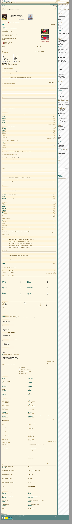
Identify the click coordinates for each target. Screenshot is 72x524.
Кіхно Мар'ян (29, 438)
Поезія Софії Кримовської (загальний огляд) (8, 482)
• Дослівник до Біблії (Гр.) (61, 176)
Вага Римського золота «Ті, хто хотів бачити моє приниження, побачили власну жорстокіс (19, 114)
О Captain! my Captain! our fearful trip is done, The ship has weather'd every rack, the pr (19, 263)
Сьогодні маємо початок (61, 73)
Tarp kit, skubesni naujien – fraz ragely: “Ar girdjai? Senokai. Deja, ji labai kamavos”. (18, 255)
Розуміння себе (15, 58)
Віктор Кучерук (60, 90)
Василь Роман (3, 181)
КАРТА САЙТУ (2, 515)
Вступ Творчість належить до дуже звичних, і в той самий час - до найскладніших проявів (19, 231)
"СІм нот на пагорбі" (31, 474)
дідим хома (3, 316)
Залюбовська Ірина (29, 282)
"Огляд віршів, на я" (4, 143)
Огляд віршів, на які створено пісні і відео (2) (8, 466)
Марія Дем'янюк (60, 46)
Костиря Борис (13, 354)
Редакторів (39, 306)
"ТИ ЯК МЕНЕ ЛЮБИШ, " (4, 213)
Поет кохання (30, 411)
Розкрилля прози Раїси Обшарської (7, 478)
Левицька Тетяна (30, 412)
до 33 (62, 9)
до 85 (65, 9)
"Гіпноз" (3, 207)
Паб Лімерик (59, 163)
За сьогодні (53, 361)
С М (31, 402)
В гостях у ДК (38, 47)
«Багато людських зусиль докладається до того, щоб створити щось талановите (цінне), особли (20, 245)
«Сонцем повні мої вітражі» (32, 486)
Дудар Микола (28, 281)
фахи (8, 339)
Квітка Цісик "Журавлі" (6, 43)
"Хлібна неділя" (3, 223)
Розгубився (59, 125)
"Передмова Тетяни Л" (4, 137)
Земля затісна (15, 59)
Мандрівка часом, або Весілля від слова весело (8, 470)
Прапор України (30, 377)
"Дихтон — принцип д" (4, 225)
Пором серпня (59, 142)
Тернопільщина (4, 311)
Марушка (29, 492)
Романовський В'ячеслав (30, 287)
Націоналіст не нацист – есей (32, 452)
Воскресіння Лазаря (5, 448)
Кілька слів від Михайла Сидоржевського (7, 474)
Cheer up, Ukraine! (4, 452)
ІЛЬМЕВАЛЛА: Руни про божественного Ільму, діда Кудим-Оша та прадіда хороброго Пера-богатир (20, 196)
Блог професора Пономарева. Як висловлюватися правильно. (9, 28)
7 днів (51, 273)
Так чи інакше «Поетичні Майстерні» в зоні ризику (35, 496)
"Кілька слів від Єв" (4, 131)
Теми (61, 4)
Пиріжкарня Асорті (4, 128)
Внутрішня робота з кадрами (6, 411)
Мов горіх (29, 482)
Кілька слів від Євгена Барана (6, 407)
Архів (28, 466)
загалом (55, 124)
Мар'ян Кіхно (32, 440)
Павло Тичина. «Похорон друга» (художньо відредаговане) (36, 500)
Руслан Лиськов (4, 208)
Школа (63, 4)
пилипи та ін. (4, 389)
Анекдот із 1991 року (5, 444)
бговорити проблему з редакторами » (50, 363)
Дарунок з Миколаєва (31, 456)
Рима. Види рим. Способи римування (6, 30)
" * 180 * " (3, 73)
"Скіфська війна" (4, 272)
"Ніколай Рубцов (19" (4, 159)
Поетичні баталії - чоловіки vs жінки (6, 32)
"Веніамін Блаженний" (4, 157)
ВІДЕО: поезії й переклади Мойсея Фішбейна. (7, 35)
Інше (3, 60)
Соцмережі (59, 39)
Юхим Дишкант (4, 194)
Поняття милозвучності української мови (7, 31)
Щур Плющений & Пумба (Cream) (62, 14)
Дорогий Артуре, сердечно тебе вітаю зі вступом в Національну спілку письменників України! (20, 227)
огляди (14, 5)
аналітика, (10, 5)
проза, (6, 5)
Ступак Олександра (4, 509)
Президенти (4, 58)
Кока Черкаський (60, 63)
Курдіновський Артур (30, 416)
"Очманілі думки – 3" (4, 211)
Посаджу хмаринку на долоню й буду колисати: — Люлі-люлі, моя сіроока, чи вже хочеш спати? (20, 77)
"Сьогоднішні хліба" (4, 221)
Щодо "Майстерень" (7, 515)
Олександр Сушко (4, 204)
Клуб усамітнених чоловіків (39, 48)
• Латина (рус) (59, 175)
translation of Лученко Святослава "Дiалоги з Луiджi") (15, 257)
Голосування (59, 4)
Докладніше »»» (4, 307)
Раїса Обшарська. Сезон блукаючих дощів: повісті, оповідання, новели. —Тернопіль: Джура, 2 (20, 151)
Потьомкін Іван (4, 294)
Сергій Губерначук (60, 30)
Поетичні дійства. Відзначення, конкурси (33, 504)
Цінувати (3, 508)
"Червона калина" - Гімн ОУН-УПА (8, 42)
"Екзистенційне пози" (4, 231)
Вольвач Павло (4, 293)
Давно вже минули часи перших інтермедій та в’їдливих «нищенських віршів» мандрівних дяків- (20, 243)
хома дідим (59, 132)
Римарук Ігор (28, 288)
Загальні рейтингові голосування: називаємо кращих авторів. (9, 38)
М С (2, 332)
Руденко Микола (29, 293)
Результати (8, 61)
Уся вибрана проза (54, 216)
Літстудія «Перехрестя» (31, 311)
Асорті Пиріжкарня (13, 332)
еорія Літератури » (53, 313)
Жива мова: (3, 39)
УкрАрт (67, 4)
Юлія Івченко (3, 212)
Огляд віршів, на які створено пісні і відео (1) (34, 470)
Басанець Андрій (4, 282)
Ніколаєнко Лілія (4, 281)
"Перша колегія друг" (4, 129)
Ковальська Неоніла (30, 378)
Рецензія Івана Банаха (5, 500)
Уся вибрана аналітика (53, 232)
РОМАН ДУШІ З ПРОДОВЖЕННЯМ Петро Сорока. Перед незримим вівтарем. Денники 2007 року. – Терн (21, 239)
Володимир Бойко (4, 210)
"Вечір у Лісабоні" (4, 209)
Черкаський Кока (30, 394)
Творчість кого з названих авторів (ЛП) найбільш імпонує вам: (9, 66)
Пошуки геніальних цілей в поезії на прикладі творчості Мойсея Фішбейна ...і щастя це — (19, 241)
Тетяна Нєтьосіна (60, 165)
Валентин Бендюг (4, 179)
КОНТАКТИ (25, 515)
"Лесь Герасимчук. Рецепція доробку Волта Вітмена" (25, 371)
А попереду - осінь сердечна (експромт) (62, 108)
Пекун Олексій (3, 269)
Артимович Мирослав (4, 287)
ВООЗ (3, 56)
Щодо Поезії (10, 515)
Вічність (68, 9)
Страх (59, 56)
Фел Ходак (59, 158)
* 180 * (59, 23)
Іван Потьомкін (60, 115)
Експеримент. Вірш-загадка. (6, 504)
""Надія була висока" (4, 86)
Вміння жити (15, 57)
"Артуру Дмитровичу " (4, 227)
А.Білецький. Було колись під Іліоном (13, 190)
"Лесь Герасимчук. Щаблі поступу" (23, 373)
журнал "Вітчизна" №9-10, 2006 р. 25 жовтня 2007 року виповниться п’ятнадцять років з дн (19, 247)
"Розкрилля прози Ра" (4, 151)
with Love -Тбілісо (14, 41)
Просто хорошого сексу (16, 56)
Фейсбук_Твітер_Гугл (5, 59)
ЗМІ (3, 57)
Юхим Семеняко (4, 220)
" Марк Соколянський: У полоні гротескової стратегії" (25, 369)
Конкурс (65, 4)
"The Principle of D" (4, 229)
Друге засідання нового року (6, 415)
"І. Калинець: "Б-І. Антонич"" (22, 367)
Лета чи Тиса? (30, 478)
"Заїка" (3, 215)
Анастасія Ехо (59, 156)
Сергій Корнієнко (4, 198)
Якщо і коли (29, 381)
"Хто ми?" (3, 270)
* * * (2, 393)
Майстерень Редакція (30, 497)
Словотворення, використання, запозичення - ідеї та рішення (9, 34)
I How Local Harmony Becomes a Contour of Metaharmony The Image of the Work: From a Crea (20, 229)
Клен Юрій (3, 288)
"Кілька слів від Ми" (4, 147)
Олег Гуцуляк (3, 196)
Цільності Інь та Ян (16, 55)
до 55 (64, 9)
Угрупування (60, 9)
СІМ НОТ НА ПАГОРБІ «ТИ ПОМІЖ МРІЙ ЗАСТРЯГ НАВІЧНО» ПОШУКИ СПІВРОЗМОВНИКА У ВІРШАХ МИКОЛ (22, 149)
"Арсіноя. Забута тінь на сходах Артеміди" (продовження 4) (36, 444)
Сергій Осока (28, 294)
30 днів (53, 124)
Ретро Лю (3, 259)
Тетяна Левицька (4, 134)
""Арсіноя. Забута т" (4, 123)
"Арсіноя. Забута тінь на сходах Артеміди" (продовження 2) (10, 456)
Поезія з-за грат (6, 36)
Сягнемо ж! (3, 486)
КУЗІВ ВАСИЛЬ (29, 493)
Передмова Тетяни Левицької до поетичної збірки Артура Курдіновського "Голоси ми (39, 415)
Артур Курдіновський (60, 141)
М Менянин (3, 120)
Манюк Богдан (3, 501)
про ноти (9, 332)
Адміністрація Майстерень (31, 505)
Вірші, (3, 5)
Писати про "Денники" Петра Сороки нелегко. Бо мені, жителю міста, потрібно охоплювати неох (20, 237)
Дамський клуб (39, 46)
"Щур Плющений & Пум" (4, 71)
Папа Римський (4, 55)
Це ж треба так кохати (31, 508)
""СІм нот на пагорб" (4, 149)
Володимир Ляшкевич (4, 192)
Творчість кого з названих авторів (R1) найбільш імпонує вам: (9, 64)
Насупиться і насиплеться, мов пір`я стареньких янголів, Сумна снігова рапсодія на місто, (19, 177)
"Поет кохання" (3, 135)
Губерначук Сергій (4, 467)
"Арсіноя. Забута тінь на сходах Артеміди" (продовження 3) (36, 448)
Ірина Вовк (3, 114)
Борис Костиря (32, 436)
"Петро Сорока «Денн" (4, 237)
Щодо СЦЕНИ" (21, 515)
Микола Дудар (3, 130)
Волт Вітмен (3, 261)
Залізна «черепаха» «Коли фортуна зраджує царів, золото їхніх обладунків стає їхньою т (19, 116)
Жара (29, 393)
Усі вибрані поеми (54, 200)
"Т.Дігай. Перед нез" (4, 239)
